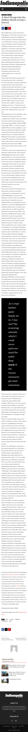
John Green (12, 619)
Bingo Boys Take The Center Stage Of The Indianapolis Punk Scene (17, 674)
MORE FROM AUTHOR (8, 661)
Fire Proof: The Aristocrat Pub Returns (7, 639)
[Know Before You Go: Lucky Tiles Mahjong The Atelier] (5, 666)
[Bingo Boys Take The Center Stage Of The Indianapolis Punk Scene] (5, 673)
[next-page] (5, 686)
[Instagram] (16, 720)
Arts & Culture (8, 12)
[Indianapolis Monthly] (14, 3)
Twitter (18, 586)
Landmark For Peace (15, 679)
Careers (14, 727)
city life (10, 621)
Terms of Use (21, 726)
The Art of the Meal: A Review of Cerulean (21, 639)
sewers (7, 619)
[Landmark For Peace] (5, 680)
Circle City (14, 12)
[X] (6, 28)
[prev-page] (2, 686)
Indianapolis (17, 619)
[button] (2, 9)
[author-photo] (14, 652)
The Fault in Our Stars (13, 574)
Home (2, 12)
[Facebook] (2, 28)
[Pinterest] (9, 28)
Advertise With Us (6, 726)
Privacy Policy (14, 726)
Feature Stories (5, 621)
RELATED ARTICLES (7, 659)
